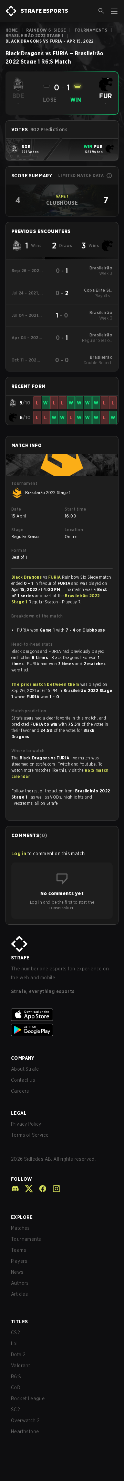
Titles (19, 1321)
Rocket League (28, 1398)
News (17, 1272)
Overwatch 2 (25, 1420)
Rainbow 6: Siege (46, 30)
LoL (15, 1343)
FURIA (55, 577)
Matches (20, 1228)
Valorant (20, 1365)
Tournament (24, 483)
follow (21, 1179)
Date (16, 509)
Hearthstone (25, 1431)
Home (12, 30)
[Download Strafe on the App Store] (62, 1015)
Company (22, 1058)
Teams (18, 1250)
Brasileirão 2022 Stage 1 (35, 35)
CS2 (15, 1332)
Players (19, 1261)
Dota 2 (18, 1354)
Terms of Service (30, 1135)
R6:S (16, 1376)
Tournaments (90, 30)
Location (74, 529)
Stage (17, 529)
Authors (20, 1283)
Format (19, 550)
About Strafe (25, 1069)
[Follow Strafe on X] (26, 1188)
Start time (75, 509)
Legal (19, 1113)
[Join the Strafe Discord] (15, 1188)
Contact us (23, 1080)
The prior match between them (45, 684)
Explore (22, 1217)
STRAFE (20, 957)
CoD (15, 1387)
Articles (19, 1294)
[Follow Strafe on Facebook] (40, 1188)
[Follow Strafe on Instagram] (54, 1188)
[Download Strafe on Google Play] (62, 1030)
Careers (20, 1091)
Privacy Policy (26, 1124)
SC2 (15, 1409)
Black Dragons (27, 577)
